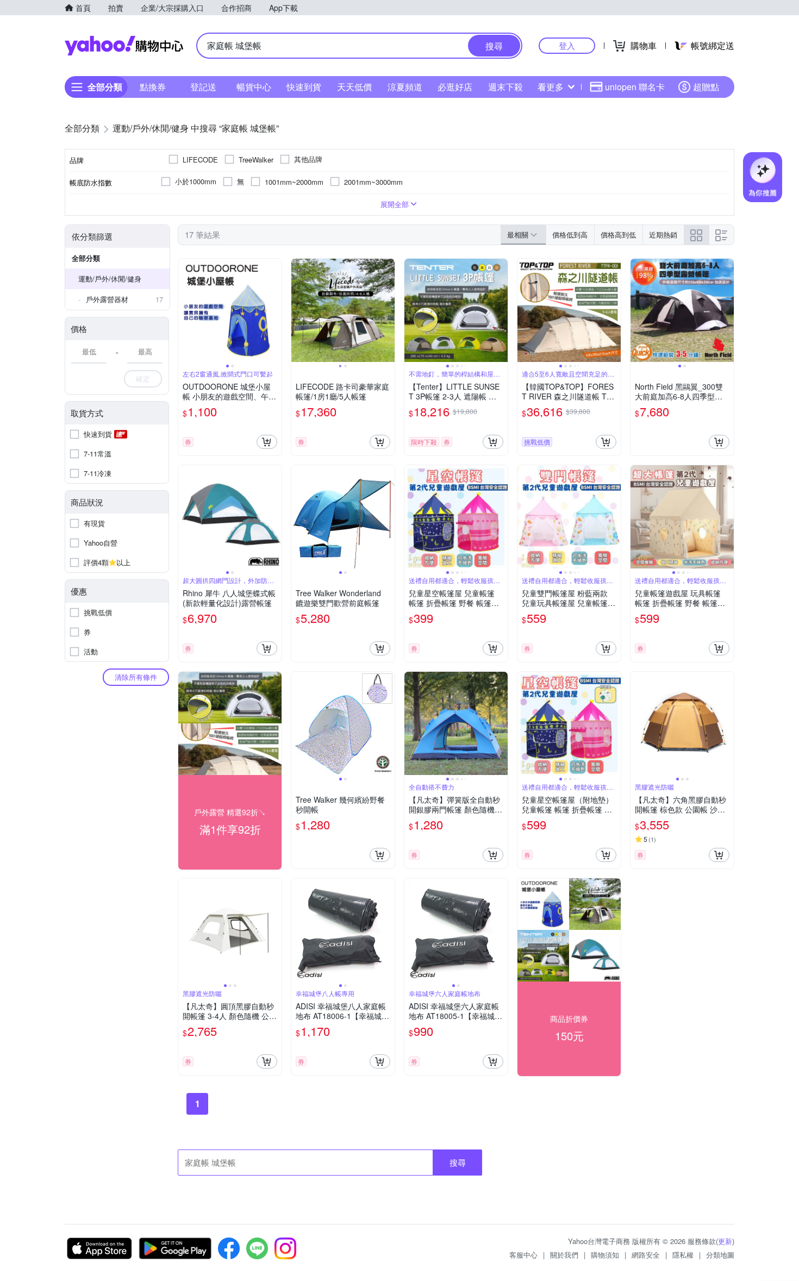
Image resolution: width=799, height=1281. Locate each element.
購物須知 (605, 1254)
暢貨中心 (253, 86)
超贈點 (706, 86)
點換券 (153, 86)
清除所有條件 (136, 677)
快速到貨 (303, 86)
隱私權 (683, 1254)
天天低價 (354, 86)
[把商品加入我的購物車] (267, 442)
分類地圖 (720, 1254)
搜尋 (458, 1162)
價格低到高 (570, 234)
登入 (567, 45)
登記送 (203, 86)
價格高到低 (618, 234)
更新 (725, 1241)
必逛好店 (455, 86)
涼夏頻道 (405, 86)
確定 (143, 378)
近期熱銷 (663, 234)
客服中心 (523, 1254)
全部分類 (86, 258)
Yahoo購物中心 (124, 46)
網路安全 (646, 1254)
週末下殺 (505, 86)
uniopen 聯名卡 (635, 86)
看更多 (551, 86)
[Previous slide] (185, 310)
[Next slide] (274, 310)
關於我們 (564, 1254)
